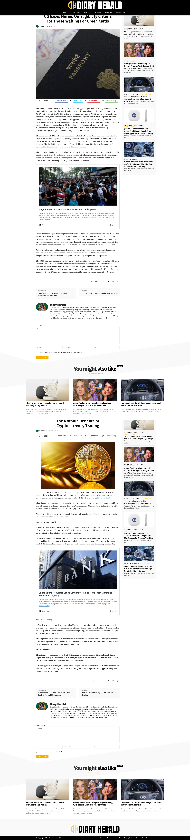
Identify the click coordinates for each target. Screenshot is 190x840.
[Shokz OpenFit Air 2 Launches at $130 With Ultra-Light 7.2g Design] (139, 18)
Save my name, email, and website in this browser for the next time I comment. (60, 352)
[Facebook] (104, 282)
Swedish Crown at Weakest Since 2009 (101, 293)
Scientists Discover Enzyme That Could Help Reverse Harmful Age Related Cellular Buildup (138, 164)
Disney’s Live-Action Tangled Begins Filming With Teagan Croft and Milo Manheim (139, 66)
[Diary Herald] (37, 26)
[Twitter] (108, 282)
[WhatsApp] (118, 282)
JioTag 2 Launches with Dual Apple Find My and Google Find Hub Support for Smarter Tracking (138, 131)
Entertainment (129, 60)
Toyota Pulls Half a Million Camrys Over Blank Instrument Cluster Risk (137, 99)
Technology (128, 28)
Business (127, 94)
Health (126, 159)
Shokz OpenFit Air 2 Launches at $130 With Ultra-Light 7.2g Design (45, 404)
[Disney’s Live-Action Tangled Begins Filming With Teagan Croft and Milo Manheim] (139, 50)
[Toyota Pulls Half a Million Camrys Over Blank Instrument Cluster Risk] (139, 84)
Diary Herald (45, 26)
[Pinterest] (113, 282)
